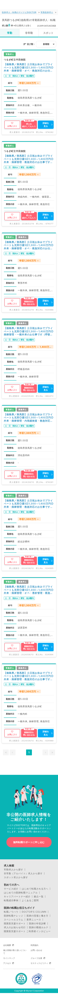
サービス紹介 (11, 889)
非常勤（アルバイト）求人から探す (23, 873)
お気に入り (12, 126)
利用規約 (34, 945)
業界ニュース (34, 919)
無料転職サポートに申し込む (29, 842)
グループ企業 (36, 958)
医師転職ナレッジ (13, 916)
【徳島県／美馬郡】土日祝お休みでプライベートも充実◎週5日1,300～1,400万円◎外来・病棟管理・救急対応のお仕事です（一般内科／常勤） (28, 676)
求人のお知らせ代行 (15, 927)
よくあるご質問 (30, 900)
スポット (48, 32)
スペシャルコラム (13, 919)
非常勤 (29, 32)
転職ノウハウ (11, 912)
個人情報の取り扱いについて (14, 951)
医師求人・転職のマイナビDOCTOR (19, 12)
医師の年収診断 (37, 923)
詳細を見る (46, 125)
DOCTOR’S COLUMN (34, 912)
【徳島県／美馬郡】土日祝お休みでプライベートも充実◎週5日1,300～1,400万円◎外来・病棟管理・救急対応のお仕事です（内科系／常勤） (28, 159)
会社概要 (7, 945)
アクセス (7, 963)
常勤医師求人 (47, 12)
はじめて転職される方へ (35, 889)
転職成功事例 (11, 900)
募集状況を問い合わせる (29, 302)
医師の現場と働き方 (37, 916)
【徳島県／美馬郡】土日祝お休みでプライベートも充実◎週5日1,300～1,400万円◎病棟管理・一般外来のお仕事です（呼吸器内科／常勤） (28, 331)
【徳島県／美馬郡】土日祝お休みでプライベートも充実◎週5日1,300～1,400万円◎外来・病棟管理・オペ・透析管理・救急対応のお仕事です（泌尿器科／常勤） (28, 590)
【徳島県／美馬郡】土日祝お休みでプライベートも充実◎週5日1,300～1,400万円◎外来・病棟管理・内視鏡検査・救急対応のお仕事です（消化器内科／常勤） (28, 417)
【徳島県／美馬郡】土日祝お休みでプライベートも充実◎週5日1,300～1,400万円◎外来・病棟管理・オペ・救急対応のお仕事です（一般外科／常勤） (28, 67)
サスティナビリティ (39, 963)
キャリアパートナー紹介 (17, 896)
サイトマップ (9, 958)
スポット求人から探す (16, 877)
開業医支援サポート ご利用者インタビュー (27, 931)
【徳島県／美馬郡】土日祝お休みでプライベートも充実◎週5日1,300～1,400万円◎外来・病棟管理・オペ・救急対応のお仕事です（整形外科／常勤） (28, 245)
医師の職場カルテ (38, 927)
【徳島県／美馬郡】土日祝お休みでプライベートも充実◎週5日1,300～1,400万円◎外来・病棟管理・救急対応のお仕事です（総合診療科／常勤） (28, 504)
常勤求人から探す (13, 869)
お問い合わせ (36, 950)
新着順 (46, 44)
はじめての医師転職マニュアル (21, 892)
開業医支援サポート (15, 923)
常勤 (9, 32)
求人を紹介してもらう (29, 125)
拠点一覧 (39, 896)
